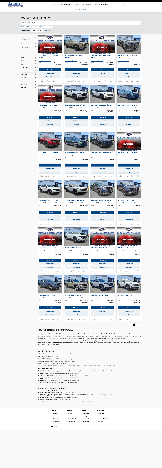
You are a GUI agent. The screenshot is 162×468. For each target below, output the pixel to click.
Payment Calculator (86, 418)
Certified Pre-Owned (71, 418)
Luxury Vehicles (77, 4)
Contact (90, 426)
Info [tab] (56, 60)
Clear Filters (47, 30)
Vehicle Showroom (56, 418)
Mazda (39, 30)
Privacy (101, 426)
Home (55, 4)
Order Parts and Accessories (102, 418)
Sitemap (107, 426)
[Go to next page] (140, 324)
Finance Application (50, 77)
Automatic (49, 27)
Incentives (55, 416)
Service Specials (100, 413)
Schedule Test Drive (50, 73)
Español (106, 4)
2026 (23, 27)
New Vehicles (60, 4)
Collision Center (97, 4)
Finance (83, 4)
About (102, 4)
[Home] (4, 5)
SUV (28, 27)
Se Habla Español (81, 9)
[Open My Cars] (123, 5)
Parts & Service (89, 4)
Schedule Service (100, 421)
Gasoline (35, 27)
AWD (42, 27)
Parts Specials (100, 416)
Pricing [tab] (44, 60)
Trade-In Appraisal (86, 421)
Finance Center (85, 413)
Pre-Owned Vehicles (68, 4)
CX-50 (33, 30)
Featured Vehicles (56, 421)
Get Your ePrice (50, 70)
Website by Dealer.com (54, 426)
